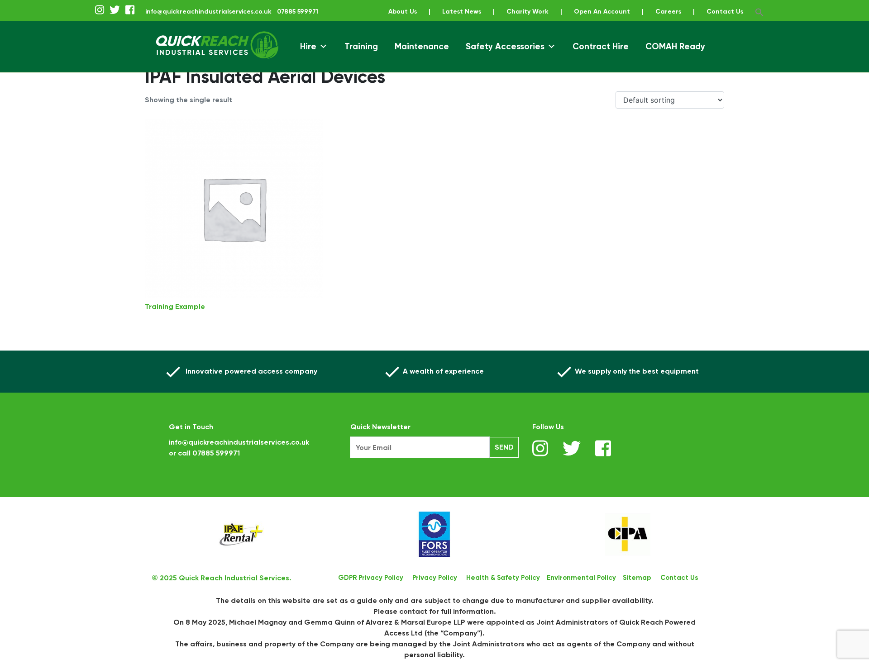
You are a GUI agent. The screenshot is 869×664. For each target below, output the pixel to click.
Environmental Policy (581, 578)
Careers (668, 11)
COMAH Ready (675, 46)
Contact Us (725, 11)
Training (361, 46)
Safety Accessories (505, 46)
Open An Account (602, 11)
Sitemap (637, 578)
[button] (759, 11)
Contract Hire (601, 46)
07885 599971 (216, 453)
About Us (402, 11)
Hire (308, 46)
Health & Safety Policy (503, 578)
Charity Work (527, 11)
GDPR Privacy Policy (370, 578)
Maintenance (422, 46)
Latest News (461, 11)
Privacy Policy (434, 578)
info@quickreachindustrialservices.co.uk (208, 11)
